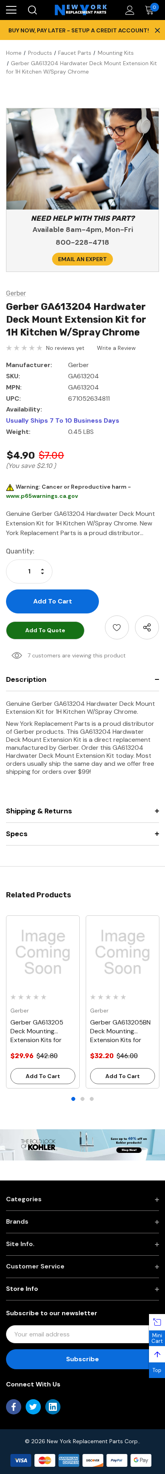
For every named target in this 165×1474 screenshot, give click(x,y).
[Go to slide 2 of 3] (82, 1099)
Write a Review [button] (116, 348)
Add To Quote (45, 630)
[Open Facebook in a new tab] (13, 1406)
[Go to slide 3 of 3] (92, 1099)
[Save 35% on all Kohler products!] (82, 1144)
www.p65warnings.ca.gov (42, 495)
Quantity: (20, 551)
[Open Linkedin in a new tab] (52, 1406)
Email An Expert (82, 259)
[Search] (32, 10)
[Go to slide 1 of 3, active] (73, 1099)
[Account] (128, 10)
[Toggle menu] (11, 10)
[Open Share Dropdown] (147, 627)
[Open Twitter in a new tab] (33, 1406)
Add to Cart (43, 1076)
